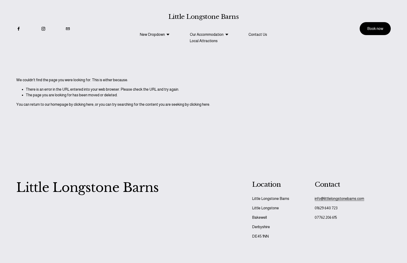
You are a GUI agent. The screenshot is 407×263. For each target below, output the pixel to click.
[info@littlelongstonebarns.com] (67, 28)
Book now (375, 29)
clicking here (84, 104)
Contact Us (257, 34)
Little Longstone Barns (203, 16)
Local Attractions (204, 41)
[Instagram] (43, 28)
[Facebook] (18, 28)
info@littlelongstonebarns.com (339, 199)
